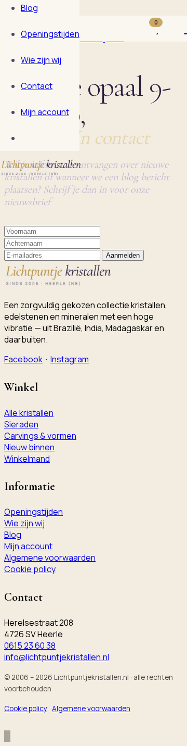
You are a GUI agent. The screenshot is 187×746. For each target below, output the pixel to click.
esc (165, 9)
